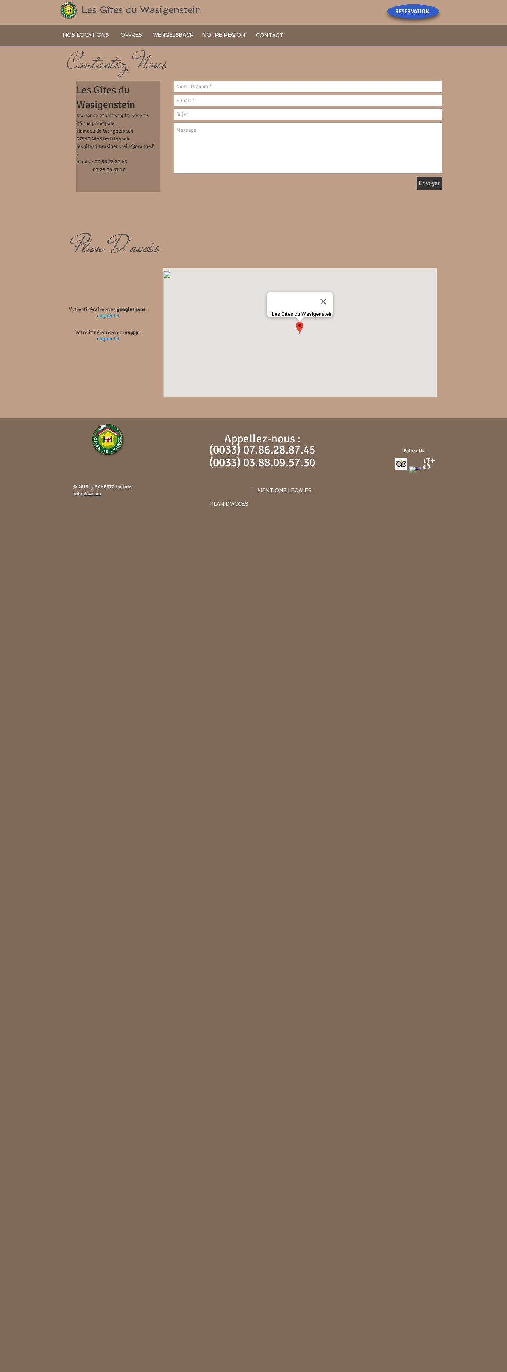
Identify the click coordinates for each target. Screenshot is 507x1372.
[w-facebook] (415, 472)
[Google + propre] (429, 464)
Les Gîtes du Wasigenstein (141, 9)
